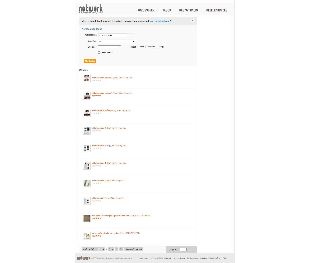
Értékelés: (92, 47)
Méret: (133, 47)
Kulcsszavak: (91, 35)
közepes (151, 47)
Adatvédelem (179, 258)
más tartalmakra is (160, 21)
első (85, 249)
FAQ (225, 258)
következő (129, 249)
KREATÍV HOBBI (142, 216)
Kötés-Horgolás (125, 78)
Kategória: (92, 41)
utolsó (139, 249)
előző (91, 249)
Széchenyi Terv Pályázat (210, 258)
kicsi (142, 47)
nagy (161, 47)
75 (121, 249)
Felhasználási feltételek (161, 258)
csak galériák (106, 52)
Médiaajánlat (192, 258)
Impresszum (144, 258)
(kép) (104, 78)
